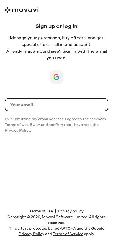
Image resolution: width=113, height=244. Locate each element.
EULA (35, 124)
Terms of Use (17, 124)
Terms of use (41, 211)
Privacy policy (71, 211)
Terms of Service (68, 233)
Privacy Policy (17, 130)
